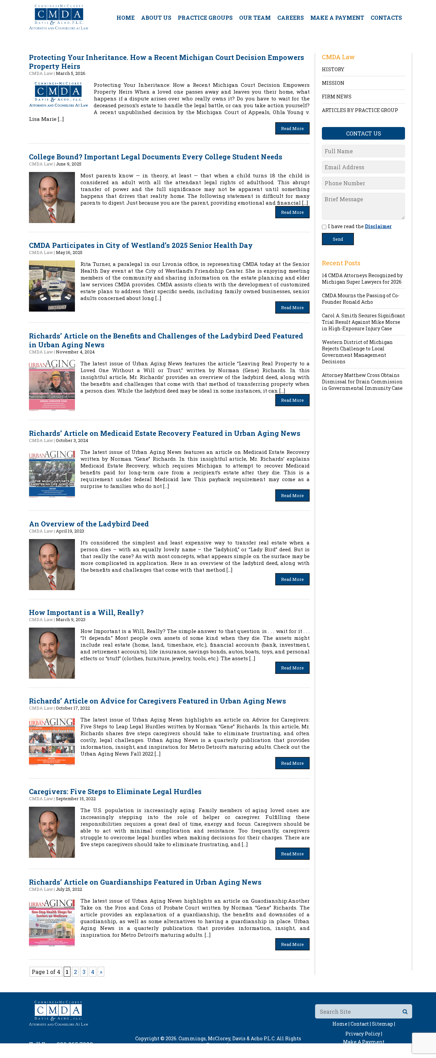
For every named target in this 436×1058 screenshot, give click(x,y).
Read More (292, 128)
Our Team (255, 17)
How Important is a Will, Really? (86, 612)
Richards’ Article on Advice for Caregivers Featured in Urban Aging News (157, 700)
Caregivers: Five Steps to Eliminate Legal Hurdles (115, 791)
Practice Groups (205, 17)
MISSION (333, 83)
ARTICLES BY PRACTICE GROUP (360, 110)
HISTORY (333, 69)
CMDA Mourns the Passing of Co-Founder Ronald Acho (361, 298)
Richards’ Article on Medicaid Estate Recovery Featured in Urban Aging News (164, 433)
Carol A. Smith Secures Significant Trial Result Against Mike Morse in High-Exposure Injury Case (363, 322)
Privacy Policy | (363, 1033)
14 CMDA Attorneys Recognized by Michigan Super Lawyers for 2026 (362, 278)
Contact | (361, 1024)
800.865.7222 (75, 1044)
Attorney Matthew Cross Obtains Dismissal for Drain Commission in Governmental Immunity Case (362, 381)
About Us (156, 17)
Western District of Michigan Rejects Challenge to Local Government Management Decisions (357, 352)
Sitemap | (383, 1024)
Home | (340, 1024)
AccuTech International (261, 1051)
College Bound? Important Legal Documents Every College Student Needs (155, 156)
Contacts (386, 17)
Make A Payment (337, 17)
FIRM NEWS (337, 96)
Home (125, 17)
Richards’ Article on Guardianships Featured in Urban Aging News (145, 882)
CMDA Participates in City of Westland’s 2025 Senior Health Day (141, 245)
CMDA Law (41, 73)
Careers (290, 17)
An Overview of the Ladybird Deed (89, 523)
